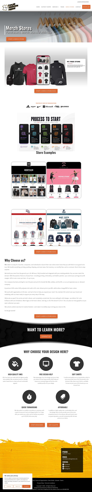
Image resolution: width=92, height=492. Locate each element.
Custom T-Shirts (46, 7)
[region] (17, 481)
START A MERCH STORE (16, 39)
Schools (57, 480)
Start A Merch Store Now (46, 91)
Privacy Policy (40, 483)
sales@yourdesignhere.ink (69, 459)
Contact (78, 7)
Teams (62, 7)
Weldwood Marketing (52, 487)
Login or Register (83, 2)
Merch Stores (70, 7)
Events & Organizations (41, 480)
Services (55, 7)
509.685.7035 (66, 489)
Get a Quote (53, 425)
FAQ (34, 480)
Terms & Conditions (50, 483)
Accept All (26, 486)
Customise (8, 486)
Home (38, 7)
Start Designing (37, 425)
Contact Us (46, 336)
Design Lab (86, 7)
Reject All (18, 486)
